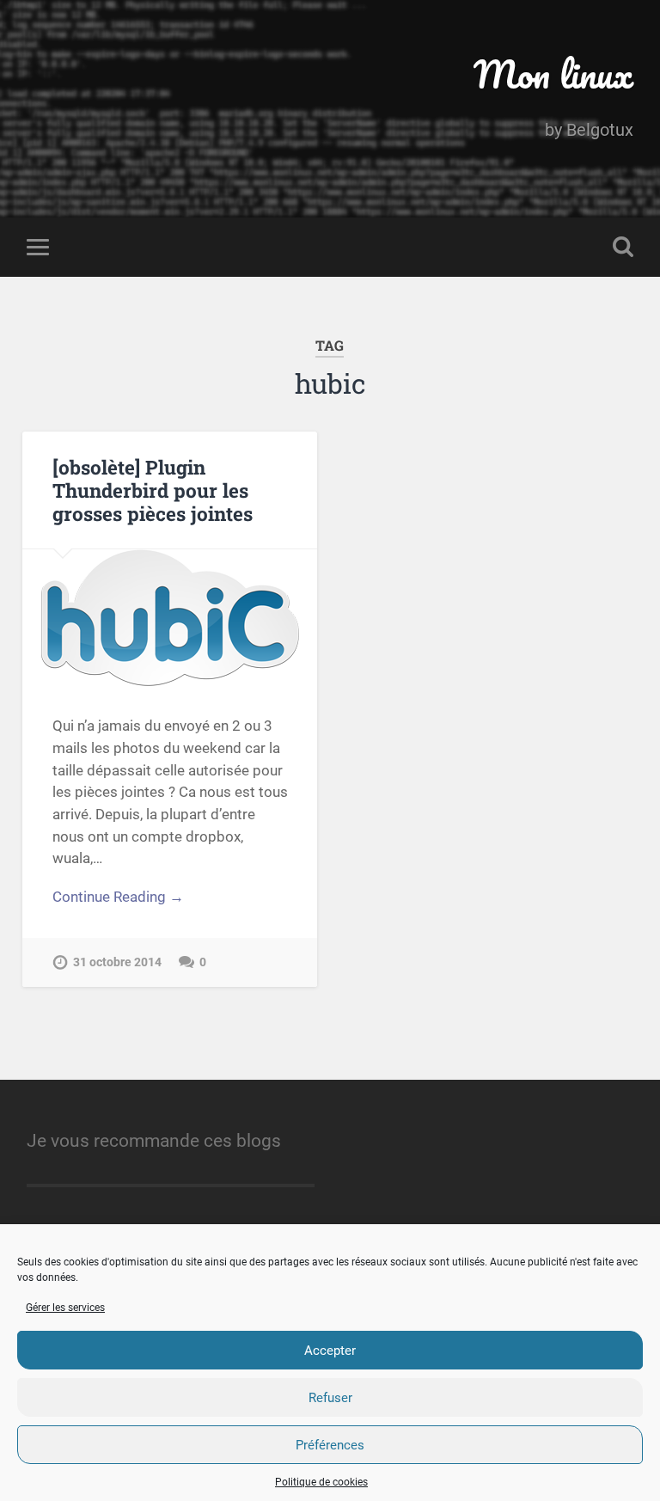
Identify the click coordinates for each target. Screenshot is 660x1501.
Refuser (330, 1398)
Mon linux (553, 73)
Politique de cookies (321, 1482)
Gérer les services (65, 1308)
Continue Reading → (118, 896)
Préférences (330, 1445)
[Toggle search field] (623, 246)
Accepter (330, 1350)
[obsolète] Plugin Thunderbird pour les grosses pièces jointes (152, 490)
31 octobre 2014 (117, 962)
